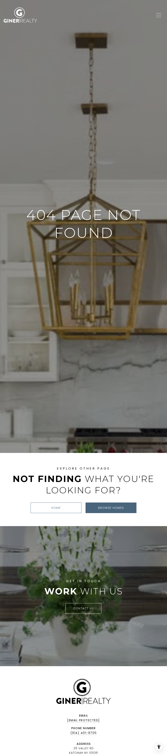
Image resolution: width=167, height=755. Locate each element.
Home (56, 508)
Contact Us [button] (83, 608)
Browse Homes (111, 508)
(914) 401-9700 (83, 733)
